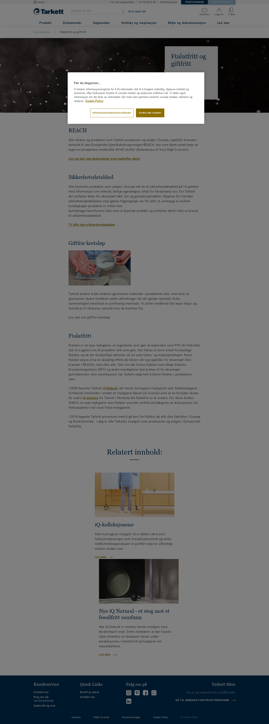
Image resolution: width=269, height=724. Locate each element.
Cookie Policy (94, 101)
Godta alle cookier (150, 112)
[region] (136, 98)
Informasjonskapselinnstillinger (111, 112)
